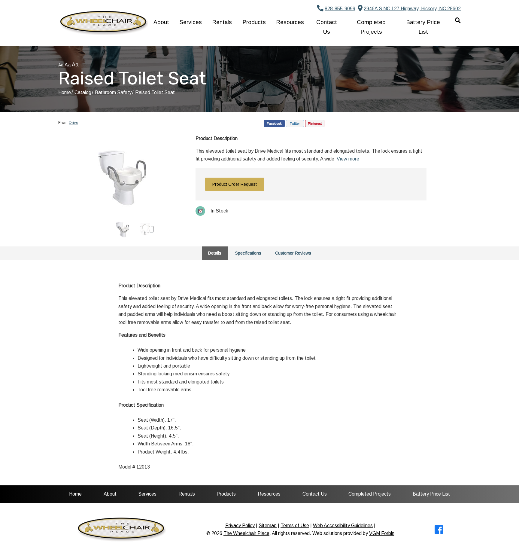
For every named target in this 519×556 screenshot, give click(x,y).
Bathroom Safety (113, 92)
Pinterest (315, 123)
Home (64, 92)
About (161, 22)
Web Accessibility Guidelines (343, 525)
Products (254, 22)
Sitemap (268, 525)
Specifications (248, 253)
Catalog (82, 92)
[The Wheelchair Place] (103, 23)
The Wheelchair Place (246, 533)
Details (214, 253)
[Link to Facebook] (439, 531)
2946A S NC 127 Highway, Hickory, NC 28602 (412, 8)
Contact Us (326, 27)
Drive (73, 122)
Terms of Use (295, 525)
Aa (60, 65)
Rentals (222, 22)
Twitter (295, 123)
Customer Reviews (293, 253)
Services (191, 22)
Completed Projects (371, 27)
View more (348, 158)
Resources (290, 22)
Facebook (274, 123)
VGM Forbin (381, 533)
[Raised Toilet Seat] (122, 174)
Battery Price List (423, 27)
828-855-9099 (340, 8)
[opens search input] (455, 20)
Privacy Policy (240, 525)
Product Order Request (234, 184)
